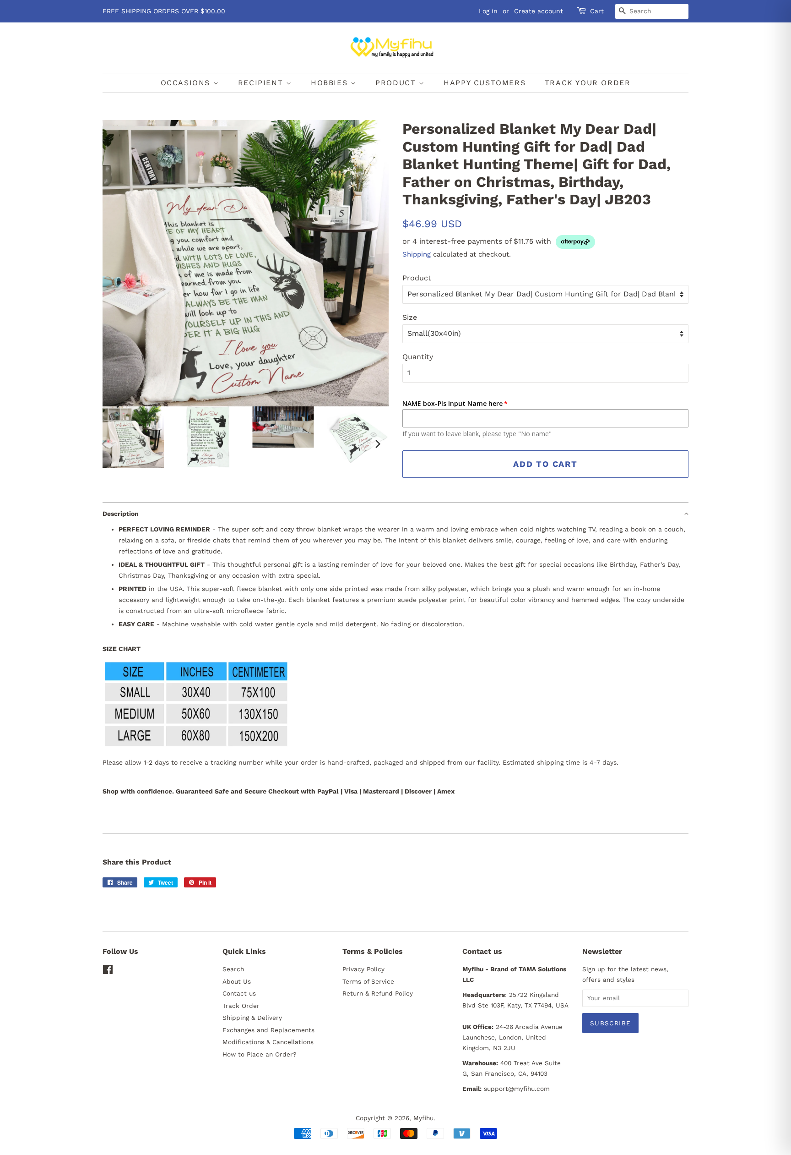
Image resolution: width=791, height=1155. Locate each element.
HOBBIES (331, 82)
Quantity (417, 356)
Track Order (241, 1005)
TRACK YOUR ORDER (588, 82)
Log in (488, 11)
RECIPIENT (262, 82)
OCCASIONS (187, 82)
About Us (236, 981)
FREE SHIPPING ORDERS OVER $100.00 (164, 11)
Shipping (416, 254)
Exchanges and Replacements (268, 1030)
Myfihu (423, 1118)
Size (409, 317)
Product (416, 278)
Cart (597, 11)
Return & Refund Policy (377, 993)
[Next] (377, 444)
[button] (395, 513)
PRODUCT (397, 82)
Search (233, 969)
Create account (538, 11)
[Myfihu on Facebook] (108, 971)
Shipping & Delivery (252, 1017)
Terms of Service (368, 981)
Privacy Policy (363, 969)
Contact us (239, 993)
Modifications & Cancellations (268, 1042)
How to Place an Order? (259, 1054)
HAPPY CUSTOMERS (485, 82)
